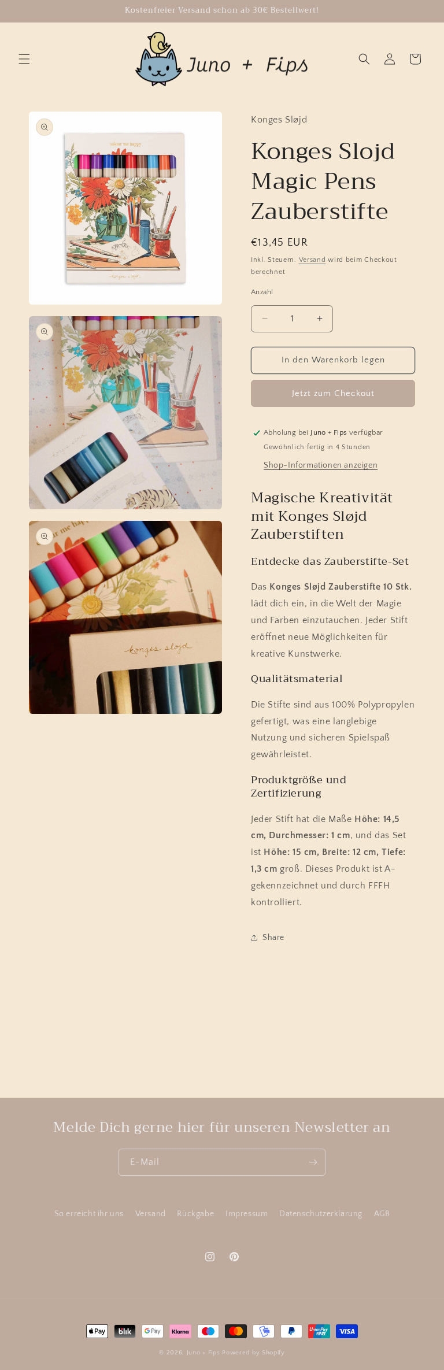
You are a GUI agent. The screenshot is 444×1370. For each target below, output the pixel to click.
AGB (382, 1214)
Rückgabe (195, 1214)
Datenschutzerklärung (320, 1214)
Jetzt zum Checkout (333, 393)
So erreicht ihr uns (89, 1214)
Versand (312, 260)
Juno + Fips (203, 1352)
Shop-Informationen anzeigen (321, 465)
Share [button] (273, 937)
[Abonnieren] (312, 1162)
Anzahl (262, 292)
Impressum (246, 1214)
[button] (24, 59)
